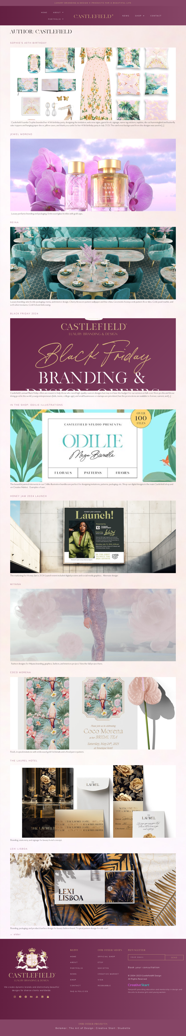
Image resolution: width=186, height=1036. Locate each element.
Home (44, 12)
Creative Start (106, 1028)
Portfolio (54, 19)
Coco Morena (20, 672)
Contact (156, 16)
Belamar (61, 1028)
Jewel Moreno (21, 134)
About (57, 12)
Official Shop (106, 957)
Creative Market (108, 974)
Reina (14, 222)
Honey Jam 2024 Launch (28, 496)
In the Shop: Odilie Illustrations (36, 404)
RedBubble (104, 986)
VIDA (100, 980)
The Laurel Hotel (24, 760)
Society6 (103, 968)
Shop (138, 16)
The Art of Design (81, 1028)
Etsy (100, 962)
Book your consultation (144, 967)
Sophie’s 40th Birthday (28, 42)
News (125, 16)
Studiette (124, 1028)
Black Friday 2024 (24, 313)
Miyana (15, 584)
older (15, 934)
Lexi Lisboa (19, 848)
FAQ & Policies (79, 991)
